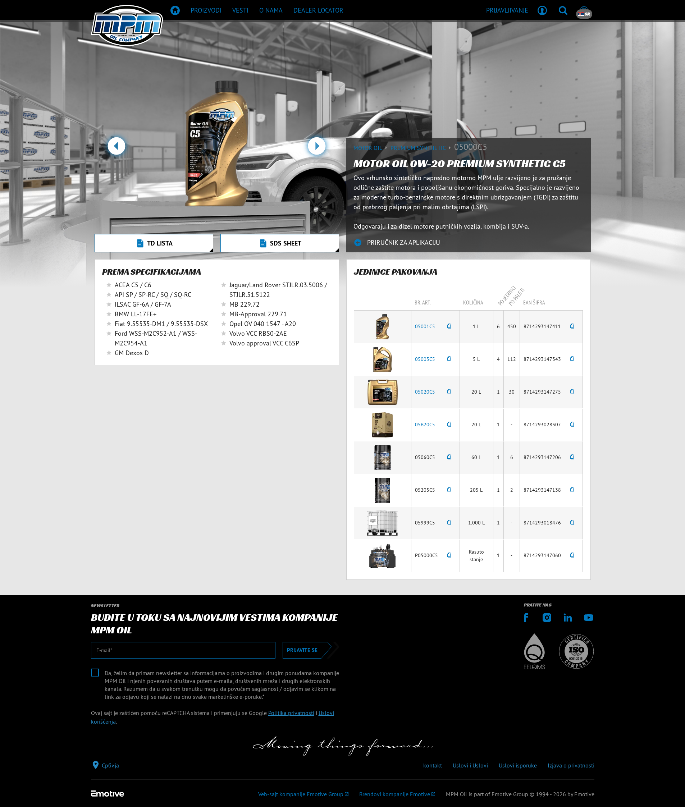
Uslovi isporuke (518, 765)
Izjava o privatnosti (571, 765)
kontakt (432, 765)
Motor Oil (368, 147)
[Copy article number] (449, 326)
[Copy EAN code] (572, 326)
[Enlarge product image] (382, 326)
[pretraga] (563, 10)
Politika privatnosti (291, 712)
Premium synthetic (419, 147)
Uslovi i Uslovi (470, 765)
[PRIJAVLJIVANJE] (542, 10)
